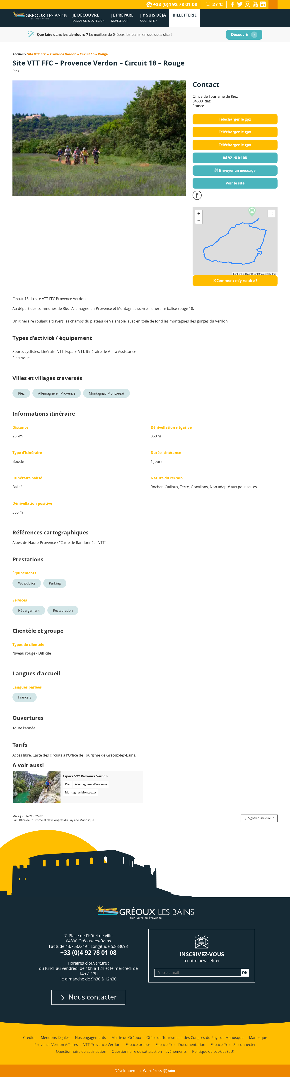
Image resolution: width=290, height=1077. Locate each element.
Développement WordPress (139, 1070)
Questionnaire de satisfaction (81, 1051)
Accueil (18, 54)
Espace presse (138, 1044)
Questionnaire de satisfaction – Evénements (149, 1051)
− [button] (198, 220)
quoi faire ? (153, 17)
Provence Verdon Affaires (56, 1044)
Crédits (29, 1037)
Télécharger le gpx (235, 119)
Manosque (258, 1037)
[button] (271, 213)
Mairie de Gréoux (126, 1037)
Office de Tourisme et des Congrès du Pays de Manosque (195, 1037)
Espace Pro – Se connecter (233, 1044)
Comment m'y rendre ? (236, 280)
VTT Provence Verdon (101, 1044)
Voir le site (235, 183)
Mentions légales (55, 1037)
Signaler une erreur (261, 818)
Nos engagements (90, 1037)
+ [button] (198, 213)
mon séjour (122, 17)
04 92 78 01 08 (235, 157)
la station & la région (88, 17)
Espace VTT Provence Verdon (85, 776)
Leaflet (237, 274)
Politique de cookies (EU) (213, 1051)
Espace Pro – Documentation (180, 1044)
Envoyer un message (237, 170)
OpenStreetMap (254, 274)
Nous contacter (92, 997)
